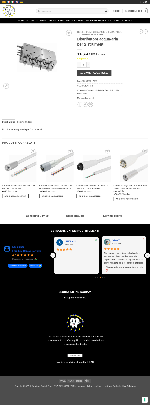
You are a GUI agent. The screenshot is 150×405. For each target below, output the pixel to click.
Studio (40, 20)
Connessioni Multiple (91, 34)
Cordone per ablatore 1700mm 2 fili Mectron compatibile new (92, 187)
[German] (21, 2)
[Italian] (13, 2)
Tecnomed (89, 98)
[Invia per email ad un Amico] (90, 104)
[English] (17, 2)
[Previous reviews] (52, 255)
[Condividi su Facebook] (79, 104)
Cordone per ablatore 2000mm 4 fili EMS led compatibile (18, 187)
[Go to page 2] (95, 277)
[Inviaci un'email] (146, 2)
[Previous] (2, 177)
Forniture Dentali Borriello (26, 251)
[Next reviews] (147, 255)
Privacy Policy (75, 355)
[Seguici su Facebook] (141, 2)
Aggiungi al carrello (94, 72)
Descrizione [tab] (8, 122)
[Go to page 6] (104, 277)
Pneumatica (115, 32)
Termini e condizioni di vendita (71, 361)
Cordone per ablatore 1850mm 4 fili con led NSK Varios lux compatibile (55, 187)
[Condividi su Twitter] (85, 104)
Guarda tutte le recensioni (17, 265)
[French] (8, 2)
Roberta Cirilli (70, 241)
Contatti (127, 20)
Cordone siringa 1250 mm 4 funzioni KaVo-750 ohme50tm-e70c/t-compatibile (130, 188)
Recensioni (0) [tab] (24, 122)
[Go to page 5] (102, 277)
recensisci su (34, 265)
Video (117, 20)
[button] (116, 11)
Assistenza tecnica (96, 20)
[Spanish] (4, 2)
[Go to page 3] (97, 277)
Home (21, 20)
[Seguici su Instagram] (143, 2)
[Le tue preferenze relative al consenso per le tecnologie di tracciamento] (145, 400)
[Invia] (106, 11)
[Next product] (141, 31)
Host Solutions (128, 386)
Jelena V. (116, 240)
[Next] (147, 177)
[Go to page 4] (100, 277)
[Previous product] (146, 31)
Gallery (30, 20)
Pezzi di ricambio (75, 20)
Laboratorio (55, 20)
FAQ (110, 20)
